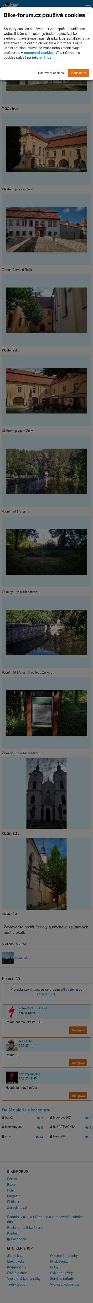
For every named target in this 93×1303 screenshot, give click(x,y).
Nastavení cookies (51, 72)
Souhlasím (78, 72)
